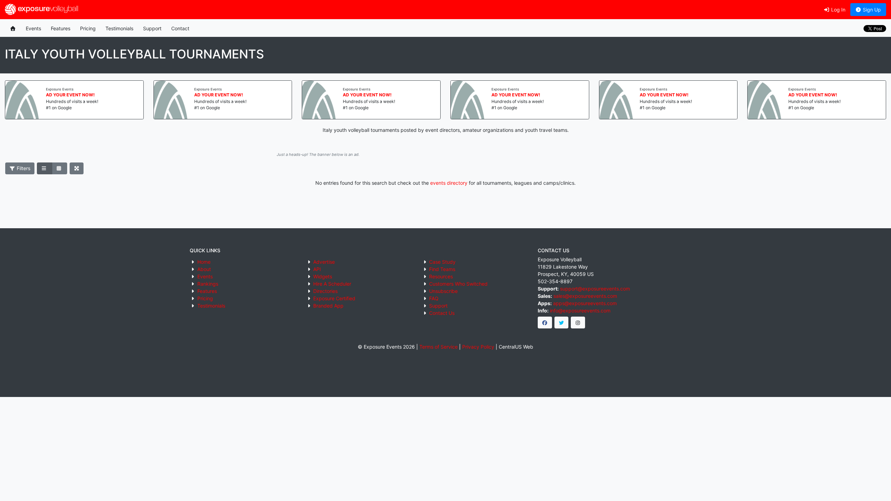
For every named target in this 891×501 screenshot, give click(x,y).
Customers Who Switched (458, 284)
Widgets (322, 276)
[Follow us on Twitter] (561, 322)
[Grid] (59, 168)
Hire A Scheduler (332, 284)
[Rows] (44, 168)
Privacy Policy (478, 347)
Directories (325, 291)
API (317, 269)
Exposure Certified (334, 298)
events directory (448, 183)
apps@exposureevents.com (585, 303)
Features (60, 28)
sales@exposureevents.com (585, 296)
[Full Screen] (77, 168)
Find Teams (442, 269)
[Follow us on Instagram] (578, 322)
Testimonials (119, 28)
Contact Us (442, 313)
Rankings (207, 284)
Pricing (88, 28)
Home (204, 262)
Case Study (442, 262)
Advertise (324, 262)
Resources (441, 276)
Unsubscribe (443, 291)
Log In (837, 10)
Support (152, 28)
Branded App (328, 306)
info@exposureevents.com (580, 310)
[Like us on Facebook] (545, 322)
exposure (47, 9)
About (204, 269)
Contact (180, 28)
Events (33, 28)
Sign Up (871, 10)
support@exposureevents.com (595, 289)
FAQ (434, 298)
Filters (22, 168)
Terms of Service (438, 347)
